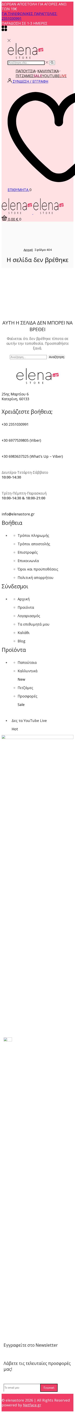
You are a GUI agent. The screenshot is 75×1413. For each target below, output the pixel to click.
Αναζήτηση (56, 357)
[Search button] (52, 62)
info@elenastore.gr (18, 514)
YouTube (54, 75)
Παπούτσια (26, 71)
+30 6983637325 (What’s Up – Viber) (32, 456)
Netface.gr (32, 1405)
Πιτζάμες (24, 75)
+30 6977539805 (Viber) (21, 440)
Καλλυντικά (48, 71)
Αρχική (28, 250)
